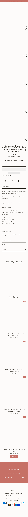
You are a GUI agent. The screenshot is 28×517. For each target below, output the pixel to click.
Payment (4, 249)
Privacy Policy (7, 498)
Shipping (9, 156)
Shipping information (7, 240)
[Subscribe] (23, 477)
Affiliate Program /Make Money (17, 498)
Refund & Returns (19, 493)
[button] (14, 169)
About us (7, 493)
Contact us (12, 493)
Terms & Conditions (14, 500)
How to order (21, 495)
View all (14, 456)
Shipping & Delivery (8, 495)
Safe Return (4, 244)
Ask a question (5, 186)
